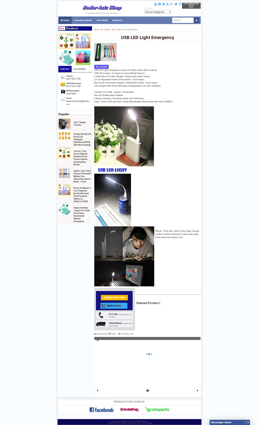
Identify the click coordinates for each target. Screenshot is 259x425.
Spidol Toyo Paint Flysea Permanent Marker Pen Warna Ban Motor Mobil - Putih (82, 176)
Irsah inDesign (147, 423)
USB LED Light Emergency (147, 37)
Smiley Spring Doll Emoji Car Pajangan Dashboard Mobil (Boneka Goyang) (82, 139)
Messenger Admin (221, 422)
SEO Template (122, 423)
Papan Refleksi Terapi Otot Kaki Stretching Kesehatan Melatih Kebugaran (82, 214)
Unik (132, 334)
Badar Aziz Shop (102, 7)
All (121, 334)
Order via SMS (114, 297)
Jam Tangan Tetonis (80, 123)
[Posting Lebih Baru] (97, 390)
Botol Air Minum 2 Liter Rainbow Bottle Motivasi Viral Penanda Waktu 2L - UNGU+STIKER (82, 195)
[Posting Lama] (197, 390)
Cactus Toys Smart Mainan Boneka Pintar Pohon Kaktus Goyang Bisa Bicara (81, 158)
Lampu (126, 334)
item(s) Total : (191, 5)
